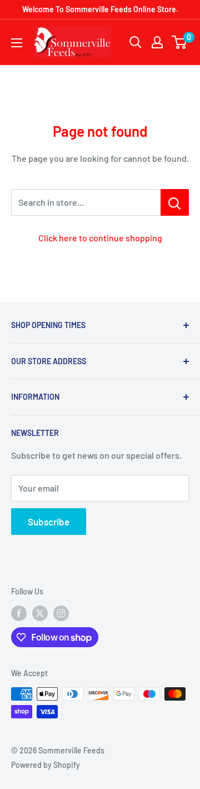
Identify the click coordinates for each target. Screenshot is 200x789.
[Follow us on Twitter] (40, 613)
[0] (180, 42)
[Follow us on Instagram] (61, 613)
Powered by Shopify (45, 765)
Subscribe (48, 521)
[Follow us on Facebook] (19, 613)
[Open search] (135, 42)
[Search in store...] (175, 202)
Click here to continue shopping (100, 237)
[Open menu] (16, 42)
